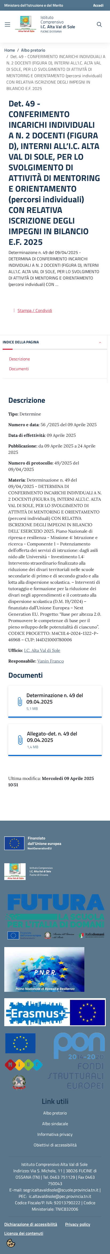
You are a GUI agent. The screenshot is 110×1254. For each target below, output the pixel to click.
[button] (55, 342)
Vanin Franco (50, 661)
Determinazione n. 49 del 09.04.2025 (54, 698)
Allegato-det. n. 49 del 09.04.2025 (52, 736)
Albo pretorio (33, 50)
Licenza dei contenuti (23, 1233)
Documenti (19, 368)
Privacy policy (77, 1224)
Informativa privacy (55, 1134)
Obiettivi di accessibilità (55, 1145)
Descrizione (19, 359)
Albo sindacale (55, 1123)
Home (9, 50)
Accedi (98, 5)
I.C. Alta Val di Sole (42, 650)
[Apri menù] (7, 24)
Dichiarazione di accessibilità (30, 1224)
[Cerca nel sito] (99, 24)
